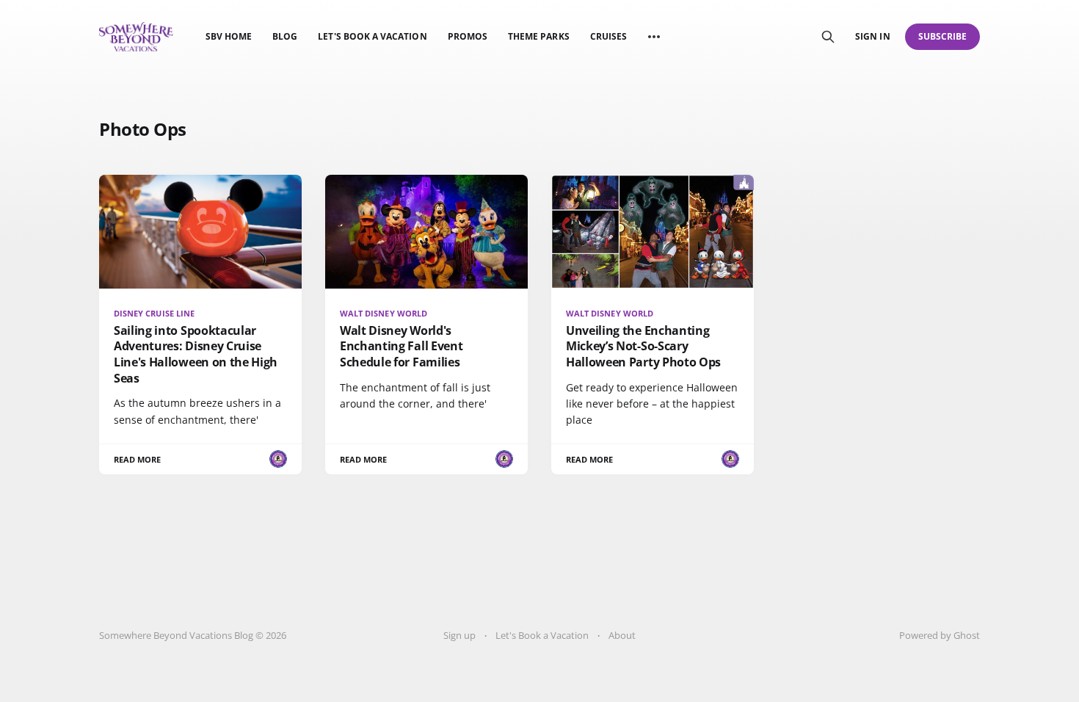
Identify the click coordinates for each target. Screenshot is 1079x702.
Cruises (608, 36)
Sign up (459, 635)
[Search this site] (828, 37)
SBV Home (229, 36)
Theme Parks (539, 36)
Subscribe (942, 36)
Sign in (872, 36)
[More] (654, 37)
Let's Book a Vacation (372, 36)
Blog (284, 36)
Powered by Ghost (939, 635)
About (622, 635)
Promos (467, 36)
